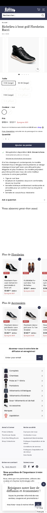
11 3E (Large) (9, 95)
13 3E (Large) (9, 101)
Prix (3, 118)
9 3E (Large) (9, 83)
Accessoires (18, 303)
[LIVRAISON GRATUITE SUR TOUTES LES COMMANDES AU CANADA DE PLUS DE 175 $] (23, 3)
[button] (42, 512)
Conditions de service (32, 447)
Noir (4, 112)
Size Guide (28, 455)
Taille (4, 78)
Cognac (9, 112)
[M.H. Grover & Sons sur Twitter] (33, 466)
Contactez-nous (30, 435)
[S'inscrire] (38, 504)
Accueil (4, 22)
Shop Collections (8, 441)
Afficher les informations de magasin (18, 158)
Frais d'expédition (8, 131)
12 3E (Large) (23, 95)
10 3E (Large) (9, 89)
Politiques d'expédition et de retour (33, 451)
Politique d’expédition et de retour (34, 442)
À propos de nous (30, 432)
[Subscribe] (39, 357)
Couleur (8, 107)
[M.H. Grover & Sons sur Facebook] (29, 466)
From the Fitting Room (10, 438)
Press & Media (7, 432)
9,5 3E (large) (23, 83)
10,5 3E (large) (24, 89)
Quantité (6, 134)
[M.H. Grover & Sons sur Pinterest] (37, 466)
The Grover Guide (9, 435)
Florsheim (17, 254)
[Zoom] (38, 69)
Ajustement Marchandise (33, 438)
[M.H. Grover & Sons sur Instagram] (25, 466)
